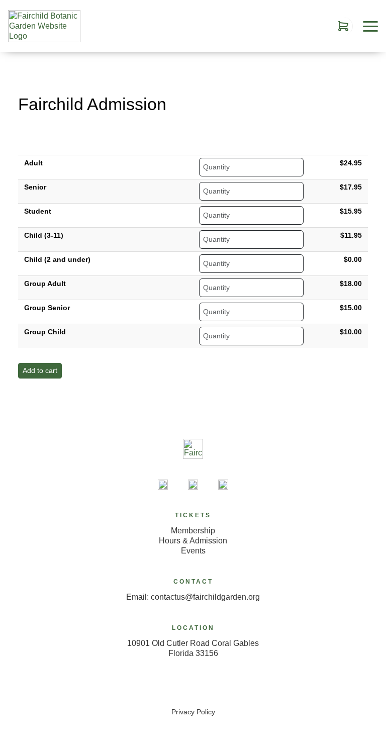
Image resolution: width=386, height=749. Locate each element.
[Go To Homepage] (44, 26)
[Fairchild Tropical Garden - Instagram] (223, 485)
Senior (35, 187)
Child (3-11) (43, 235)
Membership (193, 530)
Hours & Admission (193, 540)
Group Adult (45, 283)
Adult (33, 163)
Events (193, 550)
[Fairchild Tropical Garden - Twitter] (163, 485)
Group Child (45, 332)
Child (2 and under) (57, 259)
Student (37, 211)
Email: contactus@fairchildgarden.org (193, 597)
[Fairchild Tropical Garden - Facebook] (193, 485)
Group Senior (47, 308)
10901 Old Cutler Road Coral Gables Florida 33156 (193, 648)
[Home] (193, 458)
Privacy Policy (193, 712)
